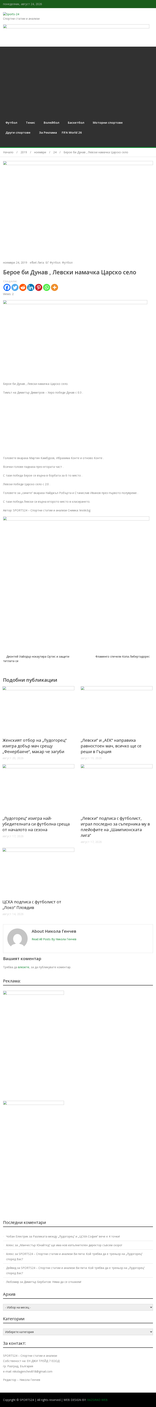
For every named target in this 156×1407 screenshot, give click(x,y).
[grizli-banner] (33, 994)
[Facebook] (7, 287)
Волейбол (51, 122)
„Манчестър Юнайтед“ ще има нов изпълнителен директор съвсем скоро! (70, 1245)
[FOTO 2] (75, 303)
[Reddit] (22, 287)
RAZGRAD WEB (97, 1400)
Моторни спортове (108, 122)
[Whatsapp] (46, 287)
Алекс (10, 1245)
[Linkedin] (30, 287)
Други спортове (17, 132)
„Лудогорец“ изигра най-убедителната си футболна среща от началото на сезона (36, 824)
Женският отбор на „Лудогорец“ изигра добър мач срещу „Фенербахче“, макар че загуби (34, 745)
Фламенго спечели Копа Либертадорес (122, 656)
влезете (23, 967)
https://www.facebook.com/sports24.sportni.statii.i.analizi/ (152, 3)
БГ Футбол (53, 262)
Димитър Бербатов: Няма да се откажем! (52, 1282)
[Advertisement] (78, 77)
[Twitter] (14, 287)
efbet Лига (37, 262)
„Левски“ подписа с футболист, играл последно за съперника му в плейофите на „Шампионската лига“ (115, 827)
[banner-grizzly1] (33, 1104)
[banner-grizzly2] (76, 519)
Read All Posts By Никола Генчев (54, 939)
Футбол (11, 122)
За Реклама (48, 132)
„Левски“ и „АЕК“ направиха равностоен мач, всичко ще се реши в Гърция (111, 745)
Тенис (30, 122)
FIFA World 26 (72, 132)
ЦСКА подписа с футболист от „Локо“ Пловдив (31, 904)
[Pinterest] (38, 287)
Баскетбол (76, 122)
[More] (54, 287)
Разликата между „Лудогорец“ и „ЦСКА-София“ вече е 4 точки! (76, 1236)
